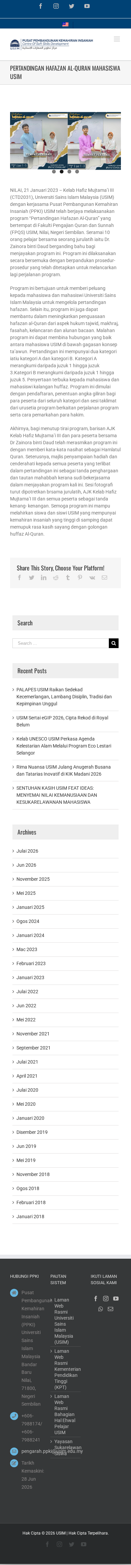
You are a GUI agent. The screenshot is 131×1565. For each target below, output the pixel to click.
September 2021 (33, 1047)
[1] (65, 140)
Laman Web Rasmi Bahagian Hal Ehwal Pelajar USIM (64, 1414)
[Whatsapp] (100, 1309)
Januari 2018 (30, 1216)
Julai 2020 (27, 1090)
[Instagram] (105, 1298)
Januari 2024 (30, 935)
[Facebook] (95, 1298)
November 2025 (33, 879)
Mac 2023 (26, 949)
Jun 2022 (26, 1005)
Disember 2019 (32, 1132)
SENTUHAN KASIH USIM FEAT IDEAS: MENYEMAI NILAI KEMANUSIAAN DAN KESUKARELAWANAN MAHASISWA (56, 795)
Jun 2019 (26, 1146)
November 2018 (33, 1174)
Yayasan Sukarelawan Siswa (65, 1447)
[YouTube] (116, 1298)
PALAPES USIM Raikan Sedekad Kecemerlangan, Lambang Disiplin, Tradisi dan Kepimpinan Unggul (64, 696)
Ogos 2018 (27, 1188)
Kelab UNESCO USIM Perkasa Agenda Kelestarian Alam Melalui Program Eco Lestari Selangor (63, 746)
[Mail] (110, 1309)
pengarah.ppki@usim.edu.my (30, 1451)
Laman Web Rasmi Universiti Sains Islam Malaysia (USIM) (64, 1321)
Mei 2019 (26, 1160)
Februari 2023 (31, 963)
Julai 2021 (27, 1062)
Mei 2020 (26, 1104)
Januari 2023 (30, 977)
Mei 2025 (26, 893)
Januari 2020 (30, 1118)
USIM (61, 1533)
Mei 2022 (26, 1019)
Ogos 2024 (27, 921)
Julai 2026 (27, 851)
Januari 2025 (30, 907)
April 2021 (27, 1076)
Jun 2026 (26, 865)
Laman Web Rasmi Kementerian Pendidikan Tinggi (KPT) (65, 1369)
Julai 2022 (27, 991)
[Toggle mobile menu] (117, 39)
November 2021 (33, 1033)
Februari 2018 (31, 1202)
